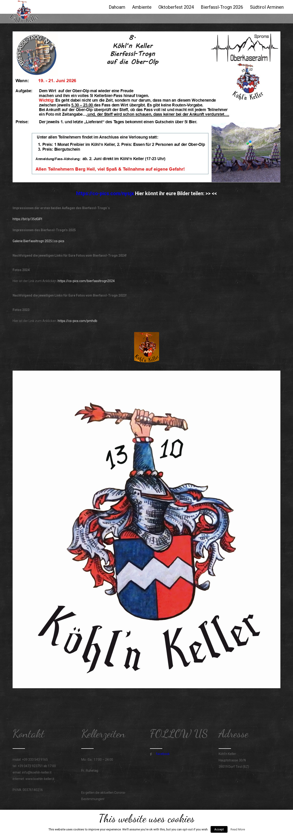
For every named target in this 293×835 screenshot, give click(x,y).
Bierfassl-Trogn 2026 (222, 7)
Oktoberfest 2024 (176, 7)
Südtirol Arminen (267, 7)
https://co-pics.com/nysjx (105, 193)
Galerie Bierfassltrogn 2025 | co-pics (38, 241)
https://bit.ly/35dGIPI (27, 219)
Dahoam (117, 7)
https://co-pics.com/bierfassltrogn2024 (86, 281)
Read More (238, 829)
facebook (163, 754)
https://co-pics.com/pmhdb (77, 321)
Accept (219, 829)
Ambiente (142, 7)
